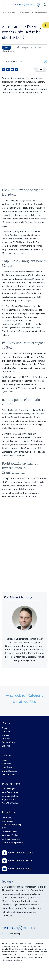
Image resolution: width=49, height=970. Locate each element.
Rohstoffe (6, 738)
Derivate (6, 731)
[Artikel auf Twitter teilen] (8, 69)
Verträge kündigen (10, 835)
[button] (45, 25)
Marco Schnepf (8, 51)
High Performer (9, 799)
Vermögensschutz (10, 796)
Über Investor (8, 767)
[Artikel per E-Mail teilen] (12, 69)
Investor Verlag (8, 12)
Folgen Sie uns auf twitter (20, 861)
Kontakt (5, 760)
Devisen (5, 735)
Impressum (7, 817)
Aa (41, 69)
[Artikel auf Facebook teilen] (3, 69)
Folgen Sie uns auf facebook (20, 853)
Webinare (6, 763)
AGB (4, 828)
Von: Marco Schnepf (16, 597)
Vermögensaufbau (10, 792)
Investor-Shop (8, 774)
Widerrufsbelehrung (11, 824)
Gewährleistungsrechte (12, 842)
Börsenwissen (8, 742)
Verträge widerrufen (11, 839)
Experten (6, 745)
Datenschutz (8, 821)
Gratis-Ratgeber (9, 771)
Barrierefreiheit (9, 831)
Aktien (5, 728)
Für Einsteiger (8, 788)
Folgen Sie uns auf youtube (20, 869)
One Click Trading (10, 803)
